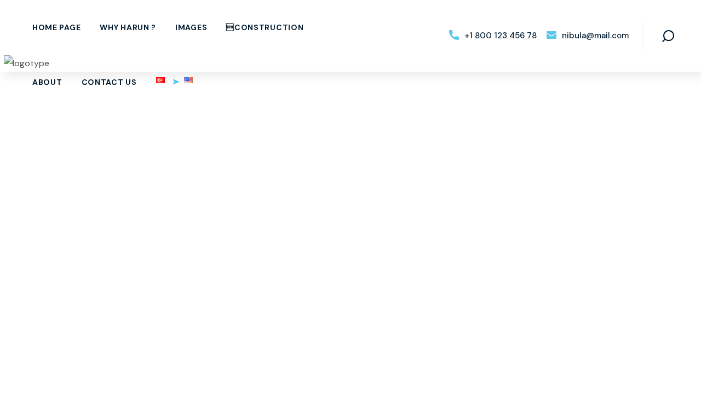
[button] (493, 35)
